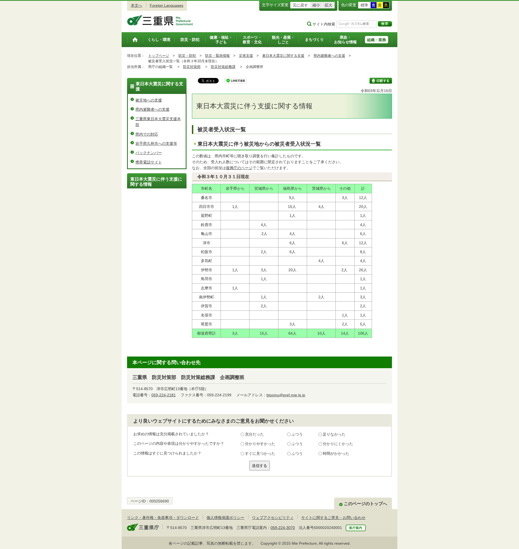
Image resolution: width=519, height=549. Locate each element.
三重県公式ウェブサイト (160, 20)
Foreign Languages (166, 5)
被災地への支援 (148, 100)
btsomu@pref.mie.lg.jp (286, 395)
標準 (364, 5)
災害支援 (246, 56)
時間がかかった (336, 453)
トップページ (158, 56)
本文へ (136, 5)
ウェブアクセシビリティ (273, 517)
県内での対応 (146, 134)
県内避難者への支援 (329, 56)
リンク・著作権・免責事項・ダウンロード (163, 517)
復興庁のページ (239, 168)
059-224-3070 (283, 527)
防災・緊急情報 (217, 56)
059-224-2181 (163, 395)
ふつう (297, 434)
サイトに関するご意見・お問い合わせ (333, 517)
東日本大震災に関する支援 (283, 56)
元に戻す (300, 5)
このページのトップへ (365, 503)
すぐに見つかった (260, 453)
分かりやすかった (260, 444)
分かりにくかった (338, 444)
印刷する (381, 81)
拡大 (328, 5)
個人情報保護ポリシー (225, 517)
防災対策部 (192, 67)
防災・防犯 (187, 56)
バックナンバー (148, 153)
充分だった (254, 434)
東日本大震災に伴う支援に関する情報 (156, 182)
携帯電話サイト (148, 162)
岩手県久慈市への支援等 (156, 143)
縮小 (316, 5)
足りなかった (334, 434)
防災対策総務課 (223, 67)
